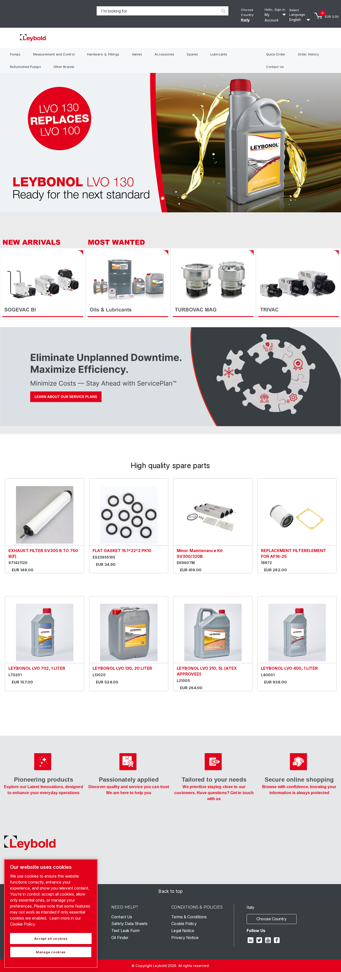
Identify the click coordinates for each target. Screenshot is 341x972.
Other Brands (63, 67)
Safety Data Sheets (129, 923)
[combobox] (157, 10)
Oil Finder (119, 937)
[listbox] (300, 19)
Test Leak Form (125, 930)
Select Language (297, 12)
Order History (308, 54)
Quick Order (275, 54)
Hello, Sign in (275, 9)
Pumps (15, 54)
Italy (245, 19)
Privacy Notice (184, 937)
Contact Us (275, 67)
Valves (137, 54)
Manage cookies (51, 952)
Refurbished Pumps (25, 67)
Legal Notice (182, 930)
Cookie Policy (183, 923)
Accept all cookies (51, 939)
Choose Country (271, 918)
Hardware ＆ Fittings (103, 54)
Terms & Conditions (189, 916)
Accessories (164, 54)
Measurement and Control (54, 54)
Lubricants (218, 54)
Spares (192, 54)
